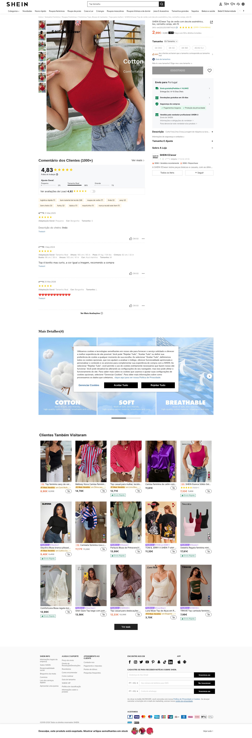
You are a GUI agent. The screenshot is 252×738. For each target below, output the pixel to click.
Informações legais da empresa (48, 660)
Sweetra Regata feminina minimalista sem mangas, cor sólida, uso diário (196, 548)
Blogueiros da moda (48, 674)
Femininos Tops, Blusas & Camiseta (92, 17)
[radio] (158, 47)
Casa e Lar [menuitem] (88, 11)
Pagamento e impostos (93, 666)
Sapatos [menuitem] (195, 11)
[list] (150, 662)
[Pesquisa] (162, 4)
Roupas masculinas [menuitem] (115, 11)
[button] (238, 4)
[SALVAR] (210, 70)
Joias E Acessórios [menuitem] (161, 11)
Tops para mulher (116, 17)
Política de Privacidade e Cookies (186, 699)
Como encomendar (69, 673)
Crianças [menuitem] (100, 11)
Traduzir (41, 232)
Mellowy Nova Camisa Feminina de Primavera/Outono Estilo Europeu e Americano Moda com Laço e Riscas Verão (91, 484)
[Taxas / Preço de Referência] (162, 33)
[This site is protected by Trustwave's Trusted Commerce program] (129, 723)
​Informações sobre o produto (70, 691)
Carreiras (43, 677)
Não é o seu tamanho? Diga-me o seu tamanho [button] (171, 63)
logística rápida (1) (47, 200)
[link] (226, 4)
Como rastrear (67, 676)
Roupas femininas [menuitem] (57, 11)
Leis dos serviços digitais (47, 681)
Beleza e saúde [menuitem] (208, 11)
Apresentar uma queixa (49, 686)
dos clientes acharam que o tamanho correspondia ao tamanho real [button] (182, 54)
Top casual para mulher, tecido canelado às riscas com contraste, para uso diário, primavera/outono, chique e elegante (126, 484)
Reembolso (66, 669)
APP (179, 656)
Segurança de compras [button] (170, 104)
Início (40, 17)
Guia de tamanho (69, 680)
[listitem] (56, 468)
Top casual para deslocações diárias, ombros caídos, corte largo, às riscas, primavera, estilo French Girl (126, 611)
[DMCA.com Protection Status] (136, 723)
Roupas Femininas (69, 17)
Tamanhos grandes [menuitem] (180, 11)
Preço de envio (68, 660)
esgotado (177, 70)
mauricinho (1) (88, 205)
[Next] (209, 376)
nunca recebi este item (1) (109, 205)
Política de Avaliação (48, 174)
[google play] (185, 663)
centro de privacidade (184, 701)
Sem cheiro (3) (46, 205)
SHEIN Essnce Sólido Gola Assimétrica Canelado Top (196, 484)
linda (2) (111, 200)
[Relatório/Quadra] (143, 238)
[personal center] (220, 4)
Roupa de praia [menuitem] (74, 11)
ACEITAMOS (132, 712)
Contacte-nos (89, 662)
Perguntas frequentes (92, 673)
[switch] (93, 191)
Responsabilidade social (47, 669)
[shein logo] (17, 4)
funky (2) (60, 205)
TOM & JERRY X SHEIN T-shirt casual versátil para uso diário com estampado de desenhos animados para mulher (161, 548)
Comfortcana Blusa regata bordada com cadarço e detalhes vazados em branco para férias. (56, 608)
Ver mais (126, 627)
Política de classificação (71, 687)
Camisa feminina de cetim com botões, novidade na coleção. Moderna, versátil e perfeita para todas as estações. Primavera (161, 484)
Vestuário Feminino (52, 17)
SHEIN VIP (66, 683)
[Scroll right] (244, 11)
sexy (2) (122, 200)
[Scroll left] (240, 11)
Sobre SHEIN (45, 665)
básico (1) (73, 205)
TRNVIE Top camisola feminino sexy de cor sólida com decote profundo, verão (196, 611)
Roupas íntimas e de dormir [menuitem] (138, 11)
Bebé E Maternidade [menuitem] (227, 11)
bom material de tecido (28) (71, 200)
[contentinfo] (171, 717)
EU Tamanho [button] (169, 41)
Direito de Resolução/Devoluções (71, 665)
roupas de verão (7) (95, 200)
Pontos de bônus (90, 669)
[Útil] (130, 238)
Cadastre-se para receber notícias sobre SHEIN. (152, 670)
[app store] (179, 663)
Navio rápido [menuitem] (40, 11)
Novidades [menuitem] (27, 11)
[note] (118, 495)
